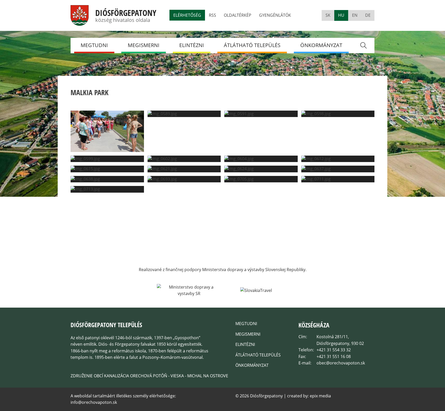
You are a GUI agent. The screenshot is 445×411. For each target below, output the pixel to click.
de (368, 15)
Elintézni (191, 45)
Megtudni (94, 45)
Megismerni (143, 45)
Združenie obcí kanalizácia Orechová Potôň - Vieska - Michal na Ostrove (149, 376)
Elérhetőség (187, 15)
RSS (212, 15)
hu (341, 15)
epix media (320, 396)
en (354, 15)
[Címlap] (80, 22)
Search (363, 45)
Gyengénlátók (275, 15)
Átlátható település (252, 45)
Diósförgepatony (125, 12)
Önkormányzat (321, 45)
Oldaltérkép (237, 15)
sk (328, 15)
